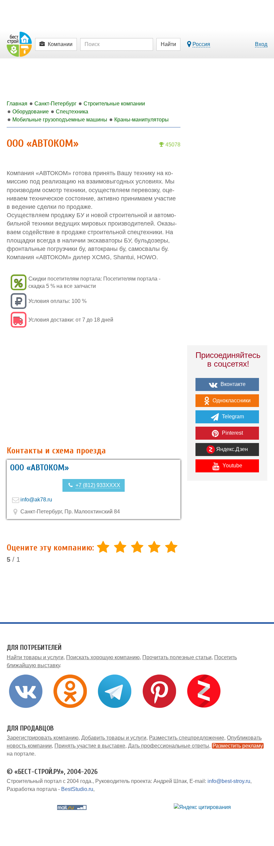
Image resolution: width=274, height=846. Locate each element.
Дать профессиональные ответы (168, 746)
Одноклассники (231, 400)
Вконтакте (232, 384)
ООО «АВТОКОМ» (39, 468)
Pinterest (232, 433)
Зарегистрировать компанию (43, 738)
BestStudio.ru (77, 789)
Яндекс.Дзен (231, 449)
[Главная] (19, 44)
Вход (261, 44)
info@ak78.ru (36, 499)
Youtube (231, 465)
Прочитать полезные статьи (177, 657)
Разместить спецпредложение (186, 738)
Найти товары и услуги (35, 657)
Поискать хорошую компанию (103, 657)
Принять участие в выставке (89, 746)
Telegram (232, 416)
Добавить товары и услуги (113, 738)
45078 (172, 144)
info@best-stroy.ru (229, 781)
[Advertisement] (93, 387)
